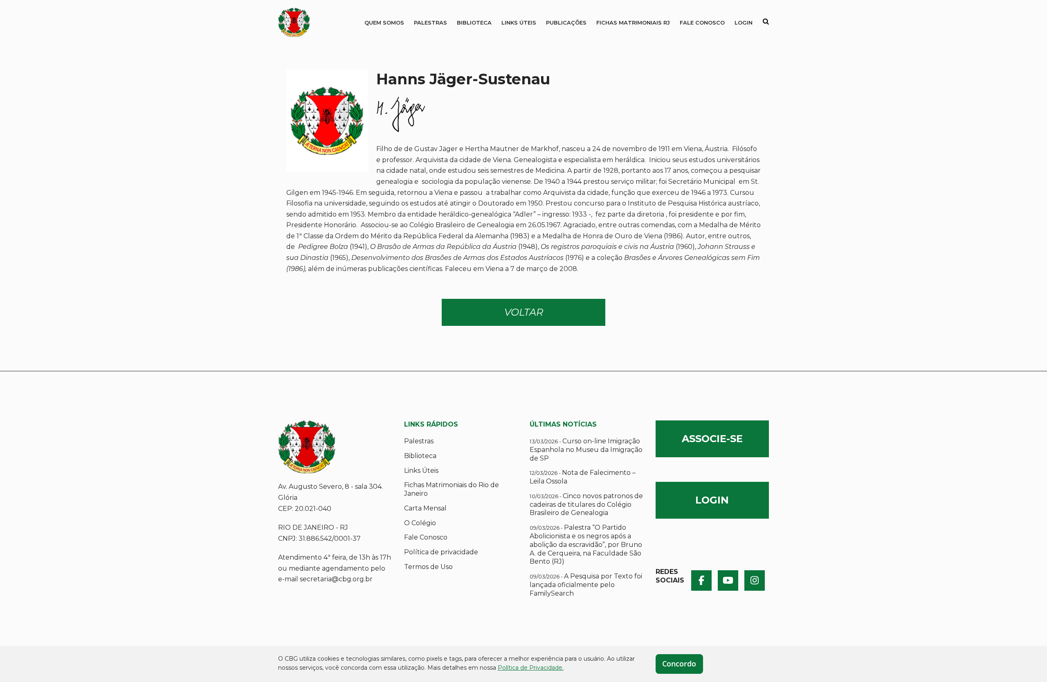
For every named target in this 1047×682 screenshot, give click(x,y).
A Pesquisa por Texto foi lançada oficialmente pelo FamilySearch (586, 584)
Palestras (430, 22)
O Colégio (420, 523)
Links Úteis (518, 22)
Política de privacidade (441, 552)
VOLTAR (523, 312)
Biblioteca (474, 22)
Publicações (566, 22)
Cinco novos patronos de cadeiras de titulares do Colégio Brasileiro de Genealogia (586, 504)
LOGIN (712, 500)
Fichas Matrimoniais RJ (633, 22)
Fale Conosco (702, 22)
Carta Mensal (425, 508)
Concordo (679, 663)
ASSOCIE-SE (712, 439)
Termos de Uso (428, 567)
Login (744, 22)
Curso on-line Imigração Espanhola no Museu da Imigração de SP (586, 449)
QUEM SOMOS (384, 22)
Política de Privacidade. (531, 667)
